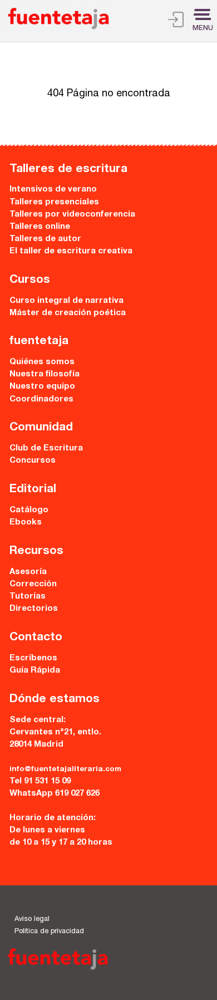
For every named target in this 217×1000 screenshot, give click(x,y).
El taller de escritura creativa (70, 251)
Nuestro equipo (42, 387)
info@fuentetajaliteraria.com (65, 769)
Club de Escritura (46, 448)
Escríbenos (33, 658)
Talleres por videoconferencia (72, 214)
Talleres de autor (45, 239)
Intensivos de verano (53, 189)
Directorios (33, 609)
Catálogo (28, 510)
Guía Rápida (34, 670)
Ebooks (25, 522)
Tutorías (27, 596)
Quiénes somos (42, 362)
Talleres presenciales (54, 202)
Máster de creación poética (67, 313)
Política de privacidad (49, 931)
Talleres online (39, 227)
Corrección (33, 584)
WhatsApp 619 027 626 (54, 794)
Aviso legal (32, 919)
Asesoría (28, 572)
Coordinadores (41, 399)
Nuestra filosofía (44, 374)
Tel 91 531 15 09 (40, 781)
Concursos (32, 461)
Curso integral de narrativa (66, 301)
